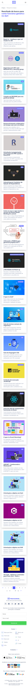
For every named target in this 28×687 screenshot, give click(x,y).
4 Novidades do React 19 (12, 269)
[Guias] (22, 309)
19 (18, 590)
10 (9, 590)
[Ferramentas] (20, 108)
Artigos (3, 7)
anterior (3, 588)
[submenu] (16, 629)
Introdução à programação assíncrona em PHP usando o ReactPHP (13, 153)
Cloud (19, 637)
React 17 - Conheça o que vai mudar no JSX (13, 39)
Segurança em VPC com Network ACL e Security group (14, 68)
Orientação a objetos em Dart (13, 493)
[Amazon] (21, 52)
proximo (21, 591)
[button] (10, 674)
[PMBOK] (21, 226)
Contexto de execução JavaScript (11, 380)
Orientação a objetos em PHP (13, 547)
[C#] (22, 449)
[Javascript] (20, 24)
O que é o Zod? (8, 297)
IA (18, 640)
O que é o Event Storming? (12, 437)
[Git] (22, 81)
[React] (21, 393)
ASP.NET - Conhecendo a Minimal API (12, 465)
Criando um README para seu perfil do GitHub (13, 97)
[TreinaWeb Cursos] (14, 2)
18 (15, 590)
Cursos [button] (13, 629)
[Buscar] (2, 2)
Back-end (6, 639)
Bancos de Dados (19, 633)
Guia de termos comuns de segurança (13, 324)
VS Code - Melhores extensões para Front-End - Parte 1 (14, 575)
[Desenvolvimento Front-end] (16, 254)
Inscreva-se (14, 623)
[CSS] (22, 337)
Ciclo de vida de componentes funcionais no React (14, 409)
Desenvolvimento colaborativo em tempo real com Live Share (14, 124)
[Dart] (22, 478)
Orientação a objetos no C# (13, 520)
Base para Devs (8, 632)
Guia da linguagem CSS (11, 353)
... (12, 591)
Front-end (6, 635)
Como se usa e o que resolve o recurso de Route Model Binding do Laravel (14, 212)
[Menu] (25, 2)
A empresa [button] (13, 649)
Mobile (6, 642)
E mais (19, 643)
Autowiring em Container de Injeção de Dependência (13, 183)
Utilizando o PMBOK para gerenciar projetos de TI (12, 241)
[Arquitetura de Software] (17, 422)
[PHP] (22, 137)
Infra (5, 645)
